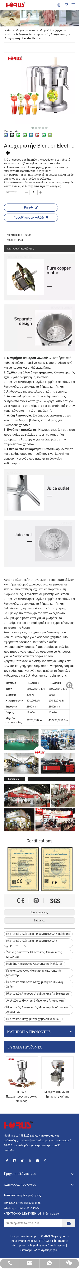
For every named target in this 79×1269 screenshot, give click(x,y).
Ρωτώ (28, 207)
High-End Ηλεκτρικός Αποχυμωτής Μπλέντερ (34, 963)
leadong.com (58, 1245)
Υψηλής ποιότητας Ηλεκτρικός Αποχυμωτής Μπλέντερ (34, 954)
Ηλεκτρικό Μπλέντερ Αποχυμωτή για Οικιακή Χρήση (34, 984)
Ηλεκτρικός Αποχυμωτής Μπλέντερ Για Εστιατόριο (38, 993)
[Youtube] (30, 1161)
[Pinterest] (45, 1161)
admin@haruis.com (49, 1213)
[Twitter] (22, 1161)
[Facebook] (7, 1161)
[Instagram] (38, 1161)
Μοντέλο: (12, 234)
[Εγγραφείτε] (68, 1223)
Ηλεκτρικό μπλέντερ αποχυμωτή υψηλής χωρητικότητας (31, 943)
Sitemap (26, 1250)
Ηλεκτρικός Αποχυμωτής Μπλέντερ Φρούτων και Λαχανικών (37, 1010)
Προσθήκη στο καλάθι (28, 217)
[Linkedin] (15, 1161)
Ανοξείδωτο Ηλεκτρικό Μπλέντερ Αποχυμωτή (35, 1000)
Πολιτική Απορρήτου (45, 1250)
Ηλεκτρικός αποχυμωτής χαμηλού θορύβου (33, 1018)
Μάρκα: (11, 239)
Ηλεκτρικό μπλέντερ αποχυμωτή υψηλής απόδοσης (38, 933)
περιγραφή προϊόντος (20, 248)
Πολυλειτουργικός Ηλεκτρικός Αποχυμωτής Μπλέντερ (34, 973)
